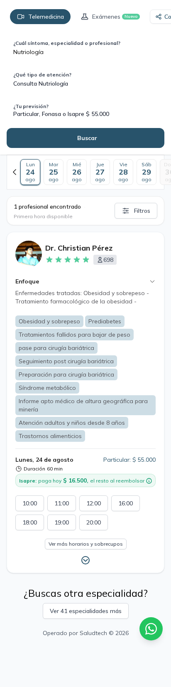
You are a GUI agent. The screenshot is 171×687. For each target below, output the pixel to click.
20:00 (93, 522)
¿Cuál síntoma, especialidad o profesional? (66, 43)
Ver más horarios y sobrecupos (86, 544)
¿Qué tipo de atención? (42, 74)
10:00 (29, 503)
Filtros (142, 210)
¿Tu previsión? (31, 106)
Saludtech (93, 633)
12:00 (93, 503)
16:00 (125, 503)
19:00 (61, 522)
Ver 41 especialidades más (86, 611)
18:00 (29, 522)
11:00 (61, 503)
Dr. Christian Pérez (78, 248)
